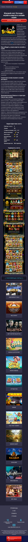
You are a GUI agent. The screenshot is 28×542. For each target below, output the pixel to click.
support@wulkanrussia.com (14, 527)
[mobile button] (25, 2)
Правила (14, 513)
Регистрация (8, 2)
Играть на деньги (14, 20)
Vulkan (12, 42)
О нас (14, 510)
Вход (20, 2)
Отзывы (14, 516)
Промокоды (14, 508)
